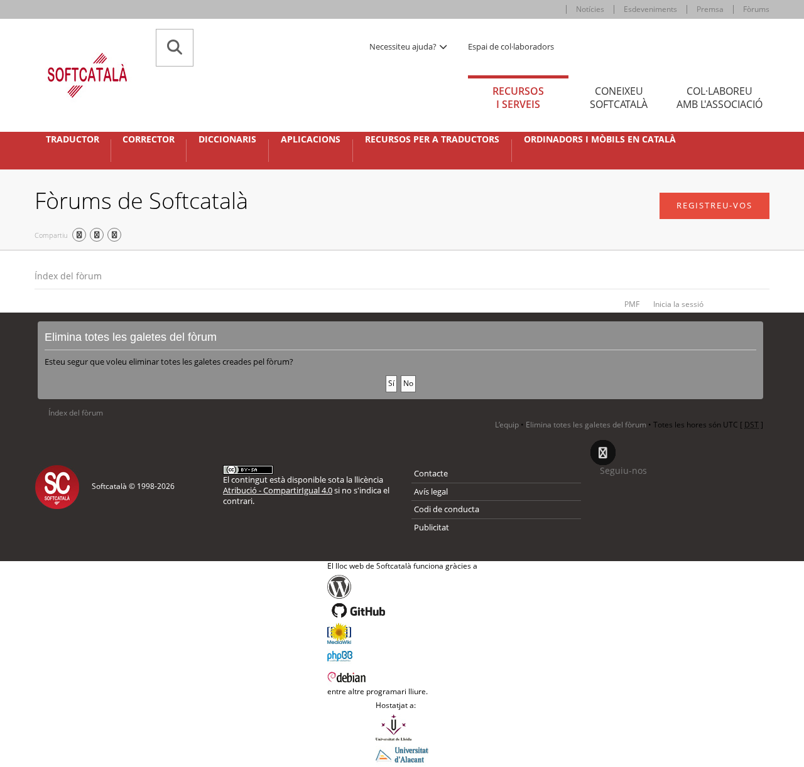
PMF (631, 304)
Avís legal (431, 491)
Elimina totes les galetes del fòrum (586, 424)
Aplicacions (310, 139)
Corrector (148, 139)
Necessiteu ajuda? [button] (403, 46)
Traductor (72, 139)
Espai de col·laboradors (511, 46)
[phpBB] (402, 654)
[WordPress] (402, 587)
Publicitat (431, 527)
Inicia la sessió (678, 304)
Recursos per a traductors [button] (432, 139)
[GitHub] (402, 611)
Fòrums (756, 9)
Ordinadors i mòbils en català (600, 139)
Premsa (710, 9)
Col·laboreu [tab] (719, 97)
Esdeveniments (650, 9)
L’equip (507, 424)
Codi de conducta (446, 509)
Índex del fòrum (68, 276)
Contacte (431, 473)
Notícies (590, 9)
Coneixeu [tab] (619, 97)
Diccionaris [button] (227, 139)
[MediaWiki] (402, 633)
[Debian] (402, 676)
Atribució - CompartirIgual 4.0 (277, 490)
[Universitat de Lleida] (402, 727)
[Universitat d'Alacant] (402, 754)
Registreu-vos (714, 205)
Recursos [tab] (518, 97)
